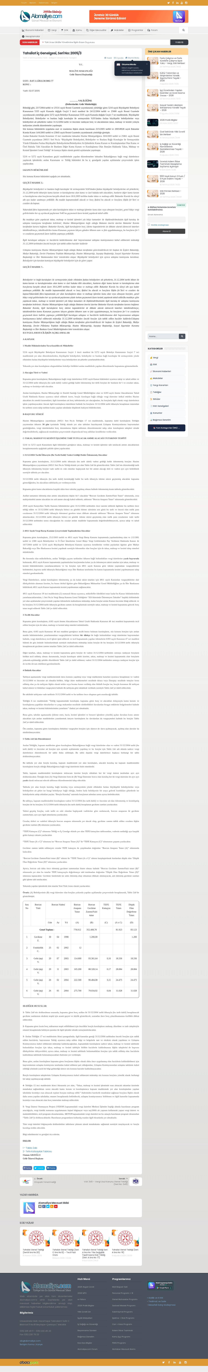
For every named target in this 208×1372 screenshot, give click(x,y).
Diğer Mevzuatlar (98, 30)
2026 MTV (82, 1293)
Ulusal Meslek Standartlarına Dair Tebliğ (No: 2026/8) (71, 42)
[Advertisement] (166, 284)
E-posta (120, 58)
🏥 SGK (153, 364)
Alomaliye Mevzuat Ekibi (53, 1203)
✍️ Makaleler (156, 378)
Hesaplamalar (32, 36)
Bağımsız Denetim (86, 1336)
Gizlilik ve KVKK (155, 1297)
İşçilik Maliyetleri (85, 1318)
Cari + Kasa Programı (122, 1324)
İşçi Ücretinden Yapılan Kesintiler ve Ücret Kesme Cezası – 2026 (172, 93)
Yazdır (109, 58)
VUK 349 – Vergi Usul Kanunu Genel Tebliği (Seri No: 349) (106, 1183)
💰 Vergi (154, 357)
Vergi (53, 30)
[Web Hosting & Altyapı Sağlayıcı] (29, 1362)
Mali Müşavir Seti (119, 1287)
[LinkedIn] (177, 3)
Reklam (33, 3)
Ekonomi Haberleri (34, 30)
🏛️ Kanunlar (156, 413)
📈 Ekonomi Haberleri (160, 371)
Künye (39, 1344)
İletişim (54, 3)
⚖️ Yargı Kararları (159, 385)
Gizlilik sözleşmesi (160, 225)
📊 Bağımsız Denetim (160, 420)
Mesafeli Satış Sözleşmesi (161, 1304)
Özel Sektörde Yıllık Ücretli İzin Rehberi (172, 133)
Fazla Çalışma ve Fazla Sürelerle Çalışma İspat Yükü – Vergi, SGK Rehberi (172, 61)
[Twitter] (169, 3)
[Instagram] (186, 3)
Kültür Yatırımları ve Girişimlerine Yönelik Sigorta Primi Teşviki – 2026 (170, 77)
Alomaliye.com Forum (87, 1349)
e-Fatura (82, 1299)
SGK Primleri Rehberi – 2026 (170, 192)
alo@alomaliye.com (30, 1340)
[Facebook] (173, 3)
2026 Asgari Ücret (86, 1287)
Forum (24, 3)
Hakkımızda (44, 3)
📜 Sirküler (155, 399)
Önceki (39, 1178)
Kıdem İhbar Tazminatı (122, 1330)
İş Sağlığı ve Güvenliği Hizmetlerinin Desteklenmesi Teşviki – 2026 (171, 148)
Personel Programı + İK (122, 1293)
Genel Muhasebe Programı (124, 1299)
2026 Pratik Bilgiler (168, 120)
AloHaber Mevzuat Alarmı (123, 1349)
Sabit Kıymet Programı (122, 1311)
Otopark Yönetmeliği (45, 1182)
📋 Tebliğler (155, 392)
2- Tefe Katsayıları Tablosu (37, 1151)
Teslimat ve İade (157, 1301)
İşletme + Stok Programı (123, 1318)
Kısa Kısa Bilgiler (85, 1343)
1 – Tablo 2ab (30, 1148)
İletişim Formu (27, 1344)
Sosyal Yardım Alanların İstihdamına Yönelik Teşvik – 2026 (173, 108)
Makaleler (119, 30)
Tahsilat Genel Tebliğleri (66, 58)
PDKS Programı (119, 1343)
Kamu (79, 30)
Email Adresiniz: (155, 214)
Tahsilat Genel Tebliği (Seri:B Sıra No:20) (33, 1251)
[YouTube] (182, 3)
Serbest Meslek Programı (123, 1305)
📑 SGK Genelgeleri (159, 406)
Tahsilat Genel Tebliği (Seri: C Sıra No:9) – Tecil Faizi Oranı (65, 1252)
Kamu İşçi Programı (121, 1336)
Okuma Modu (133, 58)
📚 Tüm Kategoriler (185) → (166, 428)
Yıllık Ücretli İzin (84, 1311)
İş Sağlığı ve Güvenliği (88, 1324)
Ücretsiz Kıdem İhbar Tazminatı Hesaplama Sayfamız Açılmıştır (171, 164)
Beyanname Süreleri (87, 1330)
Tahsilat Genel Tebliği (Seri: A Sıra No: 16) (125, 1251)
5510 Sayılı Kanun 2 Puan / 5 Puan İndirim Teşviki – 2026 (172, 179)
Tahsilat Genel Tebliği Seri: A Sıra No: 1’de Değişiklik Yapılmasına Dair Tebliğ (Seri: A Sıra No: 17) (95, 1253)
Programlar (137, 30)
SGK (66, 30)
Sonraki (122, 1178)
